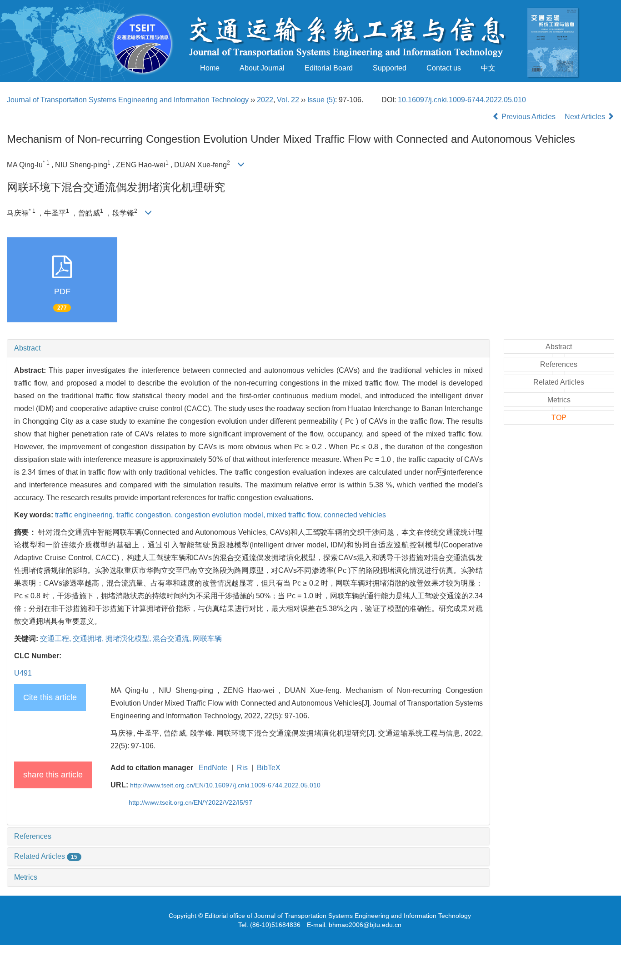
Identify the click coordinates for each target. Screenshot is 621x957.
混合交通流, (173, 638)
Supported (389, 68)
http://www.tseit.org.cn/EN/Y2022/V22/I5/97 (190, 802)
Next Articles (586, 116)
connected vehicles (355, 515)
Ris (242, 768)
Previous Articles (528, 116)
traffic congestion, (145, 515)
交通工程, (56, 638)
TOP (558, 417)
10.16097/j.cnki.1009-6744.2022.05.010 (462, 100)
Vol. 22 (288, 100)
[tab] (248, 348)
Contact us (443, 68)
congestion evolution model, (221, 515)
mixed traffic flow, (295, 515)
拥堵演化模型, (129, 638)
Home (210, 68)
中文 (488, 68)
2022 (265, 100)
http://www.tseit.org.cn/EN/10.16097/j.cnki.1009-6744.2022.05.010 (225, 785)
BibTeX (268, 768)
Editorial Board (329, 68)
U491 (23, 673)
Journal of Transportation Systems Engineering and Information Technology (128, 100)
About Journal (262, 68)
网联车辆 (207, 638)
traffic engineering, (85, 515)
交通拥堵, (89, 638)
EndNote (213, 768)
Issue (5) (321, 100)
